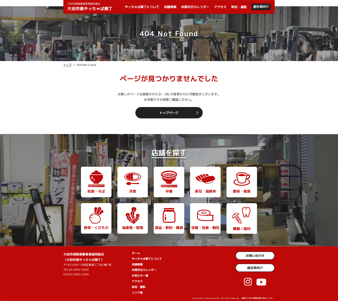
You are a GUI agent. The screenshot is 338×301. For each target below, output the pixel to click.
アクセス (220, 7)
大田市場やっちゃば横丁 (89, 7)
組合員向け (261, 6)
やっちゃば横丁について (142, 7)
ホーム (136, 253)
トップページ (169, 112)
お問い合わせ (255, 255)
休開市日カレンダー (195, 7)
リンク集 (137, 292)
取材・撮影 (239, 7)
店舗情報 (170, 7)
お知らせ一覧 (140, 275)
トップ (67, 65)
